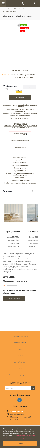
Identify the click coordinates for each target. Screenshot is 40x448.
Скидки (20, 349)
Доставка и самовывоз (20, 336)
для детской (25, 180)
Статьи (20, 368)
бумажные (24, 165)
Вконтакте (19, 400)
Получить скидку (19, 134)
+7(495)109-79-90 (17, 412)
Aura (23, 160)
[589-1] (20, 40)
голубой (22, 171)
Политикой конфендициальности (21, 438)
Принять (20, 443)
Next (36, 191)
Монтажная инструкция (20, 141)
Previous (32, 191)
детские (23, 168)
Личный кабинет (20, 362)
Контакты (20, 356)
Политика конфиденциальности (20, 375)
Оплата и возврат (20, 343)
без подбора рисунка (24, 174)
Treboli (24, 157)
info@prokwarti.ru (17, 414)
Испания (23, 163)
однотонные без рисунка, (22, 173)
